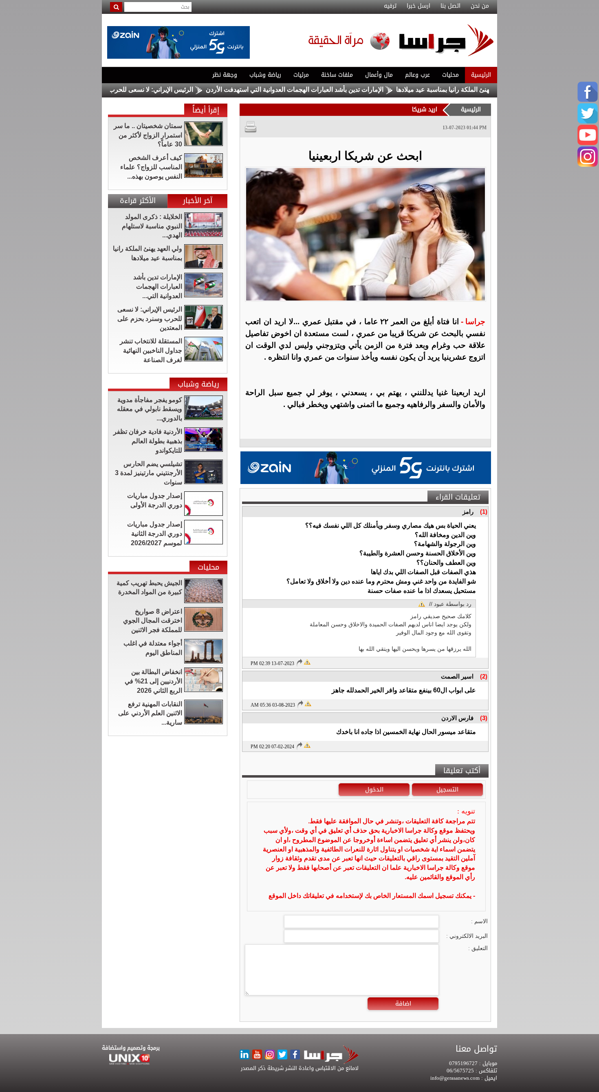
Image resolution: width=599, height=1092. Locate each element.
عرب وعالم (417, 74)
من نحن (480, 6)
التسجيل (447, 789)
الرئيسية (481, 74)
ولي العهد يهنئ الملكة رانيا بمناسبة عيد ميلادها (488, 89)
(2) (483, 676)
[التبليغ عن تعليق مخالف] (307, 661)
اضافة (403, 1003)
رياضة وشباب (265, 74)
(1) (483, 511)
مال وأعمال (379, 74)
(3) (483, 717)
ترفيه (390, 6)
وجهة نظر (224, 74)
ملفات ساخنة (337, 74)
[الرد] (299, 663)
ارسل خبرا (418, 6)
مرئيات (301, 74)
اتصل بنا (450, 6)
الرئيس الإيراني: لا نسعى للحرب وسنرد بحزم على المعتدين (146, 89)
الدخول (374, 789)
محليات (450, 74)
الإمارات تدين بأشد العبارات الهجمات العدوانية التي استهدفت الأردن (325, 89)
